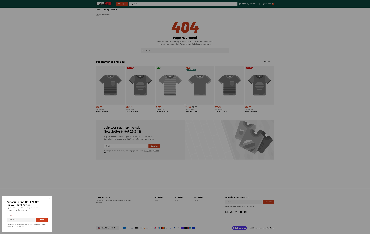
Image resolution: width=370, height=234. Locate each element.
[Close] (49, 198)
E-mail (9, 216)
